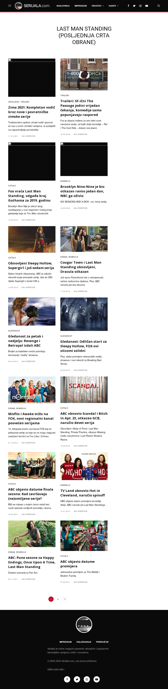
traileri (25, 101)
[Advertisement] (136, 101)
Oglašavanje (83, 641)
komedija (65, 181)
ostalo (12, 185)
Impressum (66, 641)
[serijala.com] (32, 6)
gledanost (14, 330)
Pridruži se (102, 641)
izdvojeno (13, 101)
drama (63, 256)
